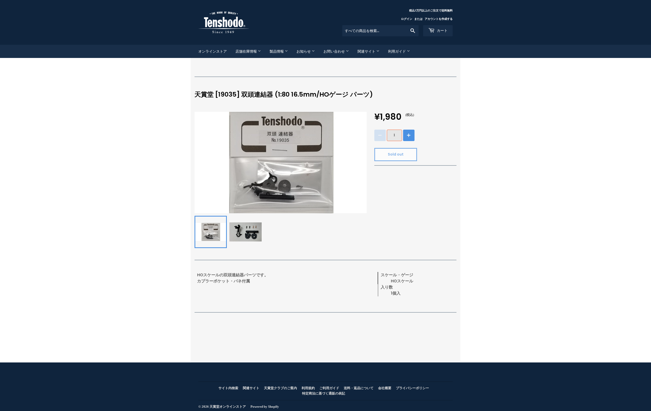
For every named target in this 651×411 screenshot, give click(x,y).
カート (442, 30)
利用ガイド (397, 51)
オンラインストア (212, 51)
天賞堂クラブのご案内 (280, 388)
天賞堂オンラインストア (228, 406)
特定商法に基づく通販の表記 (323, 393)
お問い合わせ (334, 51)
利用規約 (308, 388)
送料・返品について (359, 388)
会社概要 (384, 388)
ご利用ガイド (329, 388)
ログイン (406, 18)
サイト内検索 (228, 388)
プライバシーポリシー (412, 388)
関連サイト (367, 51)
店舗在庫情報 (246, 51)
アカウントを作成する (439, 18)
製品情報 (277, 51)
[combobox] (380, 30)
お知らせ (304, 51)
